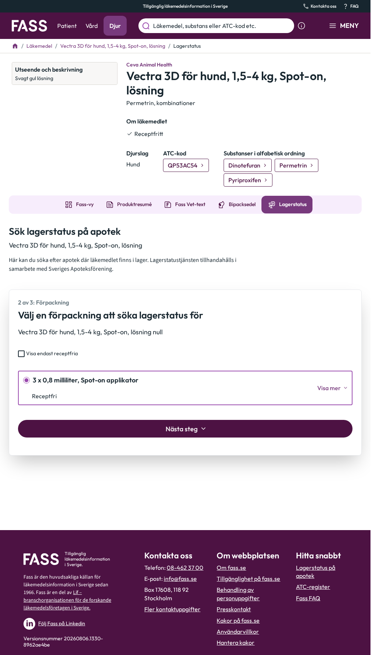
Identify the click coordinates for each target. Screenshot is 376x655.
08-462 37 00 (185, 567)
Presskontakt (234, 609)
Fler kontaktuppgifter (172, 609)
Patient (67, 25)
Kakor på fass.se (238, 620)
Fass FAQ (308, 598)
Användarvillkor (238, 631)
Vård (92, 25)
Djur (115, 25)
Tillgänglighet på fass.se (248, 578)
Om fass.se (231, 567)
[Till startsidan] (15, 46)
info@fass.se (180, 578)
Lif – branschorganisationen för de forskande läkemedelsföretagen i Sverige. (67, 600)
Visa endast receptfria (52, 353)
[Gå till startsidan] (29, 25)
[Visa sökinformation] (301, 25)
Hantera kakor (235, 642)
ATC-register (313, 586)
